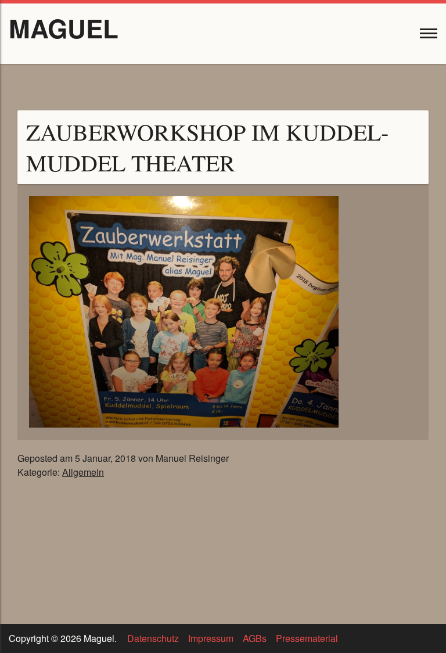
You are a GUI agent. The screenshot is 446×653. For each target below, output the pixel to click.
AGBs (255, 638)
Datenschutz (153, 638)
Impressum (210, 638)
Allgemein (83, 472)
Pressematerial (307, 638)
